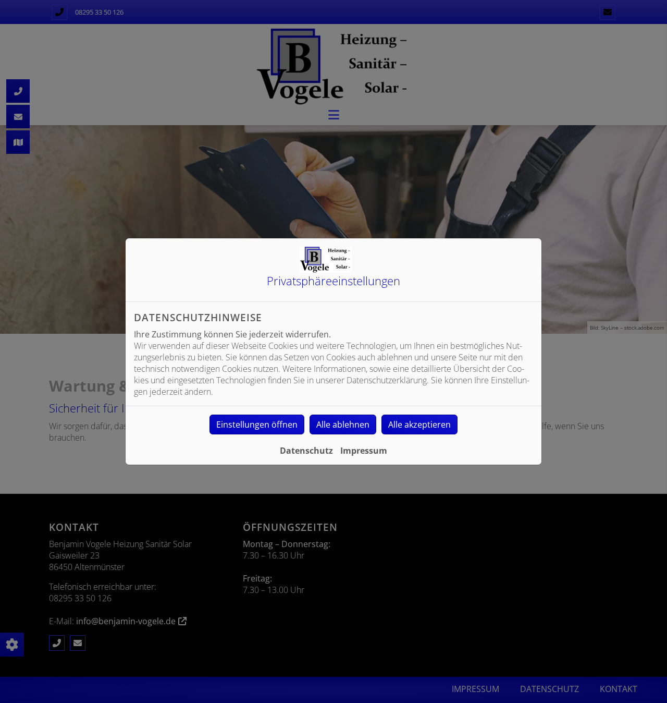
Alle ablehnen (342, 424)
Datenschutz (306, 450)
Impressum (363, 450)
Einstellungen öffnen (257, 424)
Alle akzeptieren (419, 424)
